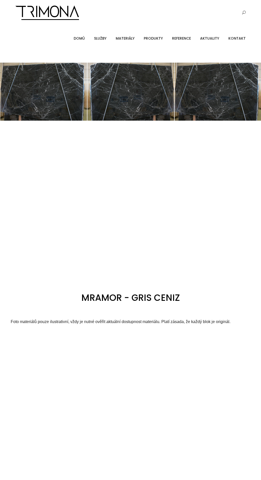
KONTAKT (237, 38)
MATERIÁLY (125, 38)
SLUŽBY (100, 38)
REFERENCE (181, 38)
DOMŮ (79, 38)
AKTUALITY (209, 38)
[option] (43, 92)
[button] (8, 91)
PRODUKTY (153, 38)
